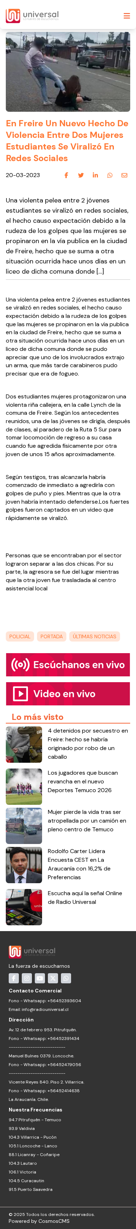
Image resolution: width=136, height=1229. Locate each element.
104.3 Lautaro (23, 1163)
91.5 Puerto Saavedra (31, 1189)
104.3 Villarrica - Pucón (33, 1137)
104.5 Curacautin (26, 1181)
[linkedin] (95, 175)
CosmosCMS (54, 1221)
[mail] (124, 175)
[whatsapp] (110, 175)
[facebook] (66, 175)
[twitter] (81, 175)
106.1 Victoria (22, 1172)
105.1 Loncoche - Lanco (33, 1146)
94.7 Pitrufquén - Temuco (35, 1120)
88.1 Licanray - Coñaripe (34, 1155)
